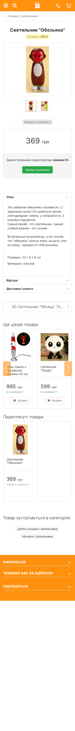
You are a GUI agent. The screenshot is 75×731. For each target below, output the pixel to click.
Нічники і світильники (23, 16)
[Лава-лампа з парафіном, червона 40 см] (20, 347)
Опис (10, 197)
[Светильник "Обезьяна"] (30, 106)
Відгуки (12, 280)
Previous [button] (7, 368)
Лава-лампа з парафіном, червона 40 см (17, 370)
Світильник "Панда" (48, 368)
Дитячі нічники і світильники (38, 529)
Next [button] (68, 368)
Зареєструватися (37, 169)
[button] (58, 6)
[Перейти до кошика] (69, 5)
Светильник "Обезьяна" (14, 461)
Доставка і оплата (19, 288)
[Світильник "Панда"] (54, 347)
